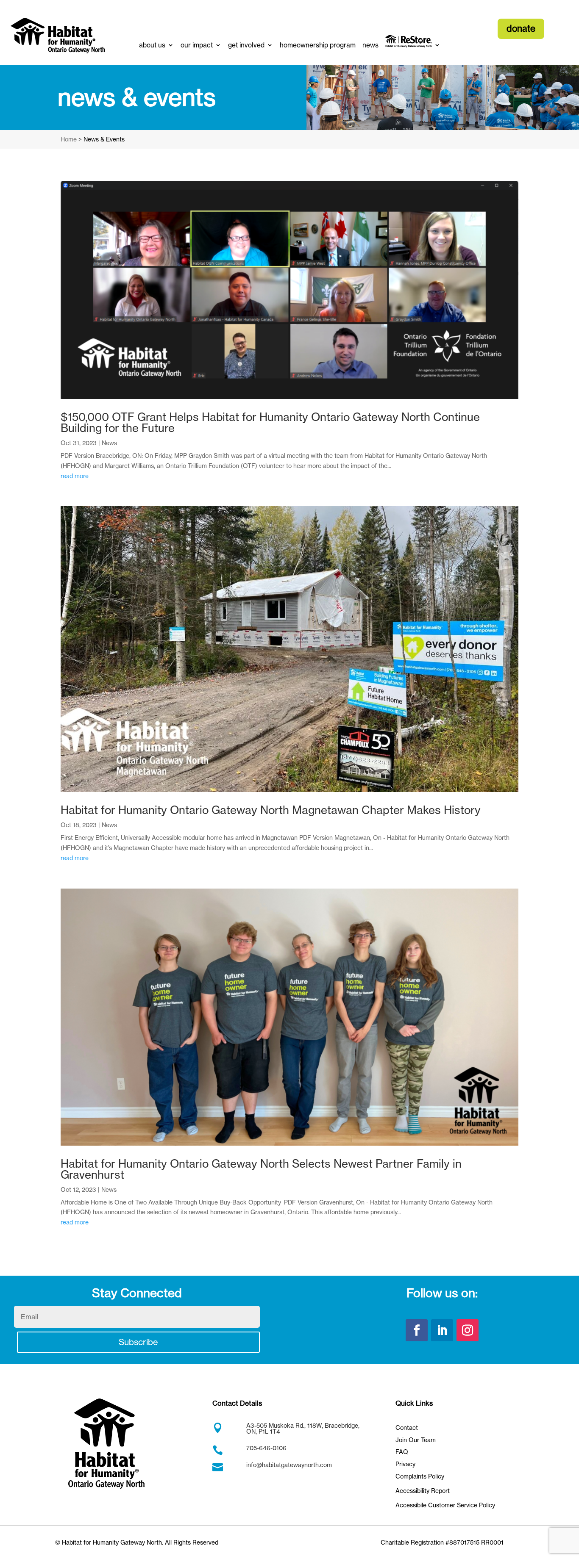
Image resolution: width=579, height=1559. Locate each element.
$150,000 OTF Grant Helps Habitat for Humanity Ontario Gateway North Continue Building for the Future (270, 422)
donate (521, 28)
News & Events (104, 139)
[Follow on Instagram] (468, 1330)
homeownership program (318, 45)
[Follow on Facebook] (417, 1330)
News (109, 442)
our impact (197, 45)
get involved (246, 45)
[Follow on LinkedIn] (442, 1330)
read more (75, 475)
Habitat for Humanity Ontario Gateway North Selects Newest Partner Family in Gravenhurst (261, 1169)
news (370, 45)
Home (69, 139)
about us (152, 45)
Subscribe (138, 1342)
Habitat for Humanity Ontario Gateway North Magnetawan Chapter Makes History (271, 810)
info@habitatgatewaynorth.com (289, 1464)
